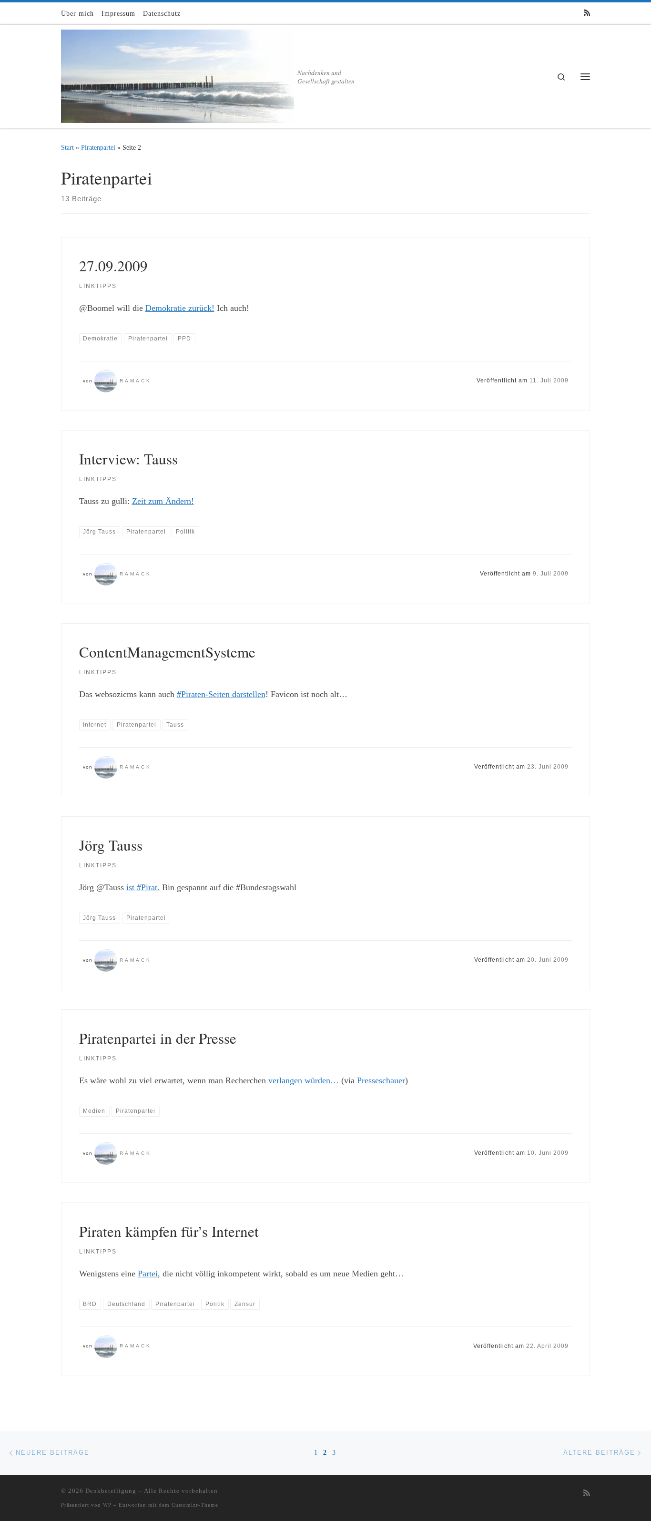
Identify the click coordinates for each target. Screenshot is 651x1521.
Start (67, 147)
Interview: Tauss (128, 459)
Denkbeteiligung (110, 1490)
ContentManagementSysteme (167, 652)
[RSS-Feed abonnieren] (587, 13)
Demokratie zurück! (179, 308)
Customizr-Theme (195, 1505)
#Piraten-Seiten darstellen (221, 694)
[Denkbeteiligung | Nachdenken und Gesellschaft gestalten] (177, 73)
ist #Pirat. (143, 887)
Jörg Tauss (110, 845)
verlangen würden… (303, 1080)
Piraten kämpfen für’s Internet (169, 1231)
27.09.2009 (113, 266)
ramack (136, 380)
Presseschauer (381, 1080)
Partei (148, 1273)
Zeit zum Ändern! (163, 501)
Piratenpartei (98, 147)
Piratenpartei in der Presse (157, 1038)
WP (107, 1505)
